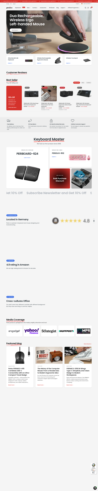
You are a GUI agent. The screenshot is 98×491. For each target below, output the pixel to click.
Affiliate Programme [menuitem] (73, 7)
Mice (83, 82)
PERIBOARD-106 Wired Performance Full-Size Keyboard (47, 105)
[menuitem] (8, 3)
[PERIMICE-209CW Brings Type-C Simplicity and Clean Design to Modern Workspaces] (78, 355)
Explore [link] (10, 63)
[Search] (85, 7)
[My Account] (88, 7)
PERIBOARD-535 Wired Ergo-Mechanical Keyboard (31, 104)
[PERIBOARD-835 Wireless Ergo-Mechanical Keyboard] (84, 93)
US (10, 3)
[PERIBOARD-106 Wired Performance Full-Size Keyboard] (49, 93)
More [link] (81, 181)
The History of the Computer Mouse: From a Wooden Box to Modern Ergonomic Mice (48, 370)
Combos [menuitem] (34, 7)
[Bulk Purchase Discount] (60, 178)
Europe (7, 3)
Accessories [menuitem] (43, 7)
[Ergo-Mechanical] (81, 178)
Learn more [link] (27, 157)
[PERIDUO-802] (71, 157)
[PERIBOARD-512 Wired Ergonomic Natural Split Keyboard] (66, 93)
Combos (89, 82)
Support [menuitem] (63, 7)
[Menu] (96, 463)
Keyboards (76, 82)
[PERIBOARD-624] (27, 167)
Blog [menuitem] (57, 7)
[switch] (93, 472)
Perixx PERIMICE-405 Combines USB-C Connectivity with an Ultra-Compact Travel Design (19, 371)
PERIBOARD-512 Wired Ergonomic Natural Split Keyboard (65, 105)
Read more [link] (11, 384)
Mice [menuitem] (28, 7)
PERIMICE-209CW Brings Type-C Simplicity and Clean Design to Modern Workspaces (78, 371)
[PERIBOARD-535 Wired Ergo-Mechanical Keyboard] (31, 93)
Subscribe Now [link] (12, 107)
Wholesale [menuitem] (51, 7)
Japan (14, 3)
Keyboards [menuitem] (18, 7)
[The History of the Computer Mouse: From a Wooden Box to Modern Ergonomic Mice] (49, 355)
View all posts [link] (87, 343)
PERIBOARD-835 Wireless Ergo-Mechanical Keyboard (83, 104)
